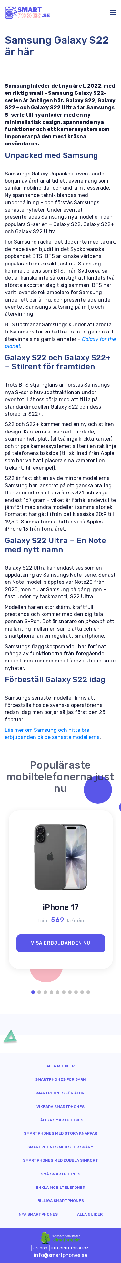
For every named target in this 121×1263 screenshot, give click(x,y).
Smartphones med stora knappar (60, 1133)
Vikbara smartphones (60, 1106)
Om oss (40, 1248)
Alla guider (90, 1214)
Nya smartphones (38, 1214)
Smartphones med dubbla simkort (60, 1160)
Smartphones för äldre (60, 1093)
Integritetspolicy (69, 1248)
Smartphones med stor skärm (60, 1147)
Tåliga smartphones (60, 1120)
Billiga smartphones (60, 1200)
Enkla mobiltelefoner (60, 1187)
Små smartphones (60, 1174)
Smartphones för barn (60, 1079)
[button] (33, 992)
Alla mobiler (60, 1066)
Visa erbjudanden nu (60, 943)
